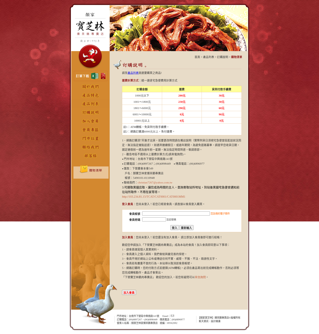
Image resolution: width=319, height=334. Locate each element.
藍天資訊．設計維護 (209, 321)
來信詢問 (200, 277)
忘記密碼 (171, 219)
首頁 (197, 57)
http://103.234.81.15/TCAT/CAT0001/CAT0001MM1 (153, 196)
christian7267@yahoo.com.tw (155, 182)
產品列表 (208, 57)
